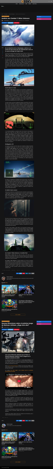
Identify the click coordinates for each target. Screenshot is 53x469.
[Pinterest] (3, 56)
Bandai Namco (14, 270)
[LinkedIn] (3, 54)
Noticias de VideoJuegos (5, 321)
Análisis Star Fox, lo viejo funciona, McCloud (25, 295)
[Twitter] (3, 52)
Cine (26, 3)
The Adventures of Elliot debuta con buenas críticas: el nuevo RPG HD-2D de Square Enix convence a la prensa (26, 301)
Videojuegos (21, 3)
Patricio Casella (6, 327)
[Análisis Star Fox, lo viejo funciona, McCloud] (26, 289)
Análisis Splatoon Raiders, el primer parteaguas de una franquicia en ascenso (8, 295)
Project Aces (18, 270)
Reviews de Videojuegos (5, 16)
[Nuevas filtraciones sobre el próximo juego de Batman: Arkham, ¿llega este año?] (18, 342)
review (22, 270)
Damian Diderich (6, 20)
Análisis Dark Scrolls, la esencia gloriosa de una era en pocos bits (9, 310)
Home (17, 3)
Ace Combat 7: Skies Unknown (6, 270)
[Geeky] (26, 1)
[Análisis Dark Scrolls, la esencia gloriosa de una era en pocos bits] (9, 303)
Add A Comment (17, 314)
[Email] (3, 57)
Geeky (8, 467)
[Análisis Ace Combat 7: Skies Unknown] (18, 35)
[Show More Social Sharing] (20, 23)
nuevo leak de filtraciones (13, 365)
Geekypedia (35, 3)
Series (30, 3)
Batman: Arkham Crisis (5, 417)
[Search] (51, 1)
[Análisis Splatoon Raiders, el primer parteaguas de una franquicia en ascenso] (9, 289)
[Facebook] (3, 50)
